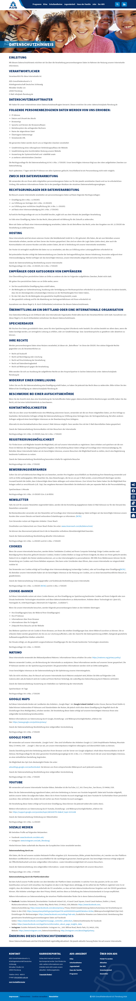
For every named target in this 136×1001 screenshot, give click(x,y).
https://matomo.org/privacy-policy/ (106, 657)
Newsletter (53, 996)
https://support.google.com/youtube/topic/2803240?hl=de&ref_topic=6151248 (44, 812)
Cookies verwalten (39, 996)
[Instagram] (133, 497)
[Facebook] (133, 491)
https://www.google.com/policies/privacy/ (30, 722)
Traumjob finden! (45, 974)
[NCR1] (78, 516)
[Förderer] (133, 503)
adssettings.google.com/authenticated (24, 767)
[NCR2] (43, 586)
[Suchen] (117, 4)
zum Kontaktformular (17, 982)
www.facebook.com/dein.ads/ (32, 837)
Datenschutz (25, 996)
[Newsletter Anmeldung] (133, 515)
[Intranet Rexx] (133, 484)
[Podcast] (133, 509)
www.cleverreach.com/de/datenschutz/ (77, 526)
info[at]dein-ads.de (21, 977)
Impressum (13, 996)
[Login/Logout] (124, 4)
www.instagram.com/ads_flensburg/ (35, 840)
